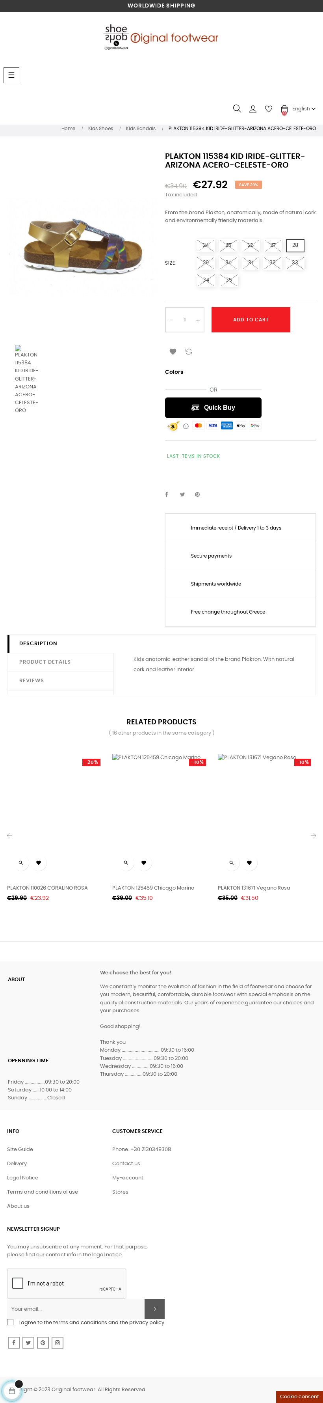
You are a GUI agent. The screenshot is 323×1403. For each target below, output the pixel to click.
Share (171, 495)
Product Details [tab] (45, 662)
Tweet (186, 495)
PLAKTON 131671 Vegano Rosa (254, 888)
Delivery (17, 1163)
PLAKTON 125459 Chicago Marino (153, 888)
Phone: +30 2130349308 (141, 1149)
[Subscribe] (155, 1309)
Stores (120, 1192)
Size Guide (20, 1149)
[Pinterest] (43, 1343)
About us (18, 1206)
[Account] (253, 109)
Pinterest (201, 495)
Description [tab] (38, 643)
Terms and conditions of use (42, 1192)
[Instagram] (57, 1343)
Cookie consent (299, 1396)
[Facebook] (14, 1343)
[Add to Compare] (189, 351)
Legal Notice (22, 1178)
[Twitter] (28, 1343)
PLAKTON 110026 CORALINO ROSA (47, 888)
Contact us (126, 1163)
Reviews (31, 680)
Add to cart (251, 319)
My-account (127, 1178)
